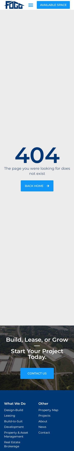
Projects (44, 415)
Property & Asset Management (16, 435)
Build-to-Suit (13, 421)
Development (14, 427)
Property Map (48, 410)
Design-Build (13, 410)
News (42, 427)
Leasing (9, 415)
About (42, 421)
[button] (31, 5)
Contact (44, 432)
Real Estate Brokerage (12, 444)
